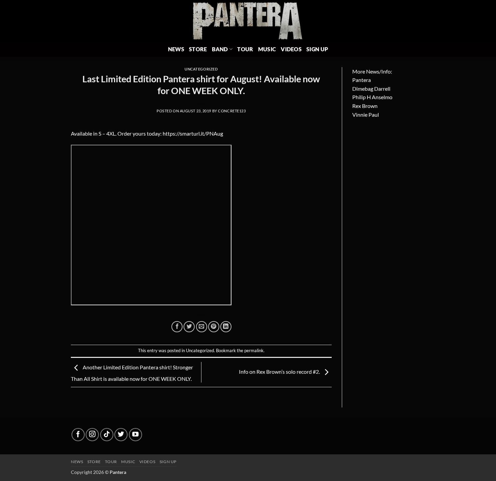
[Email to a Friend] (201, 326)
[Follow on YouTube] (135, 434)
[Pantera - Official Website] (248, 20)
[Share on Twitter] (189, 326)
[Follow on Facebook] (78, 434)
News (176, 49)
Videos (291, 49)
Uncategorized (201, 69)
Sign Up (317, 49)
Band (220, 49)
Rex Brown (365, 106)
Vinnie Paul (365, 114)
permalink (254, 350)
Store (198, 49)
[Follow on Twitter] (121, 434)
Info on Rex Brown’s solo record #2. (280, 371)
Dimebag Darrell (371, 88)
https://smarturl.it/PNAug (193, 133)
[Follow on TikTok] (106, 434)
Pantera (361, 80)
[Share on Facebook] (177, 326)
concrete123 (232, 111)
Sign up (168, 461)
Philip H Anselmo (372, 97)
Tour (245, 49)
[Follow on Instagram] (92, 434)
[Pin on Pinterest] (213, 326)
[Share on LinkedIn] (225, 326)
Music (267, 49)
